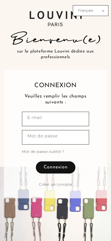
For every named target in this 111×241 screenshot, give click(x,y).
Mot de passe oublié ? (43, 151)
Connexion (56, 167)
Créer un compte (55, 184)
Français (85, 10)
